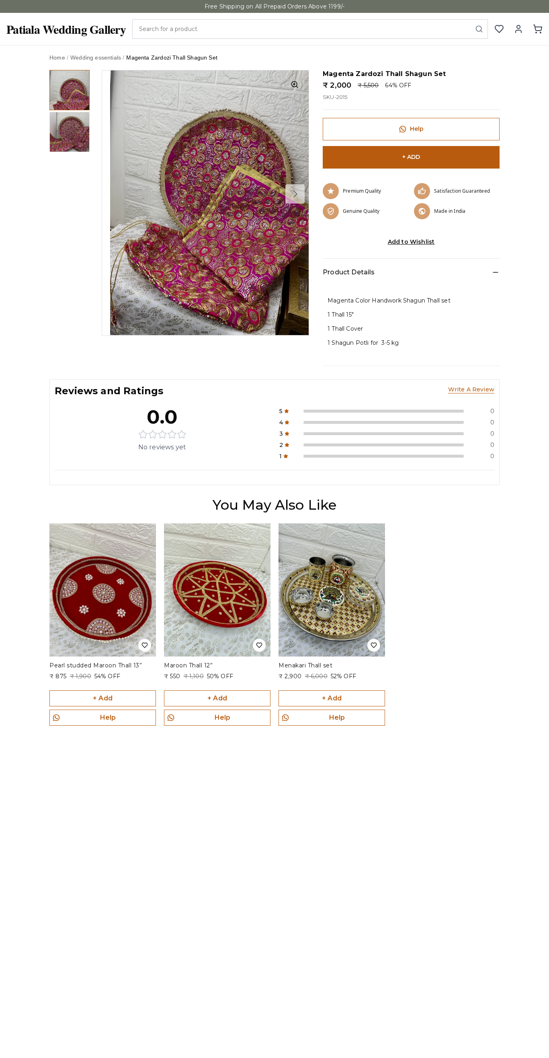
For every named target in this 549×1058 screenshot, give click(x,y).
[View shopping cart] (538, 29)
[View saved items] (499, 29)
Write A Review (471, 389)
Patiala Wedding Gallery (66, 29)
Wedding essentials (95, 57)
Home (57, 57)
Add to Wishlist (411, 241)
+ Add (103, 698)
